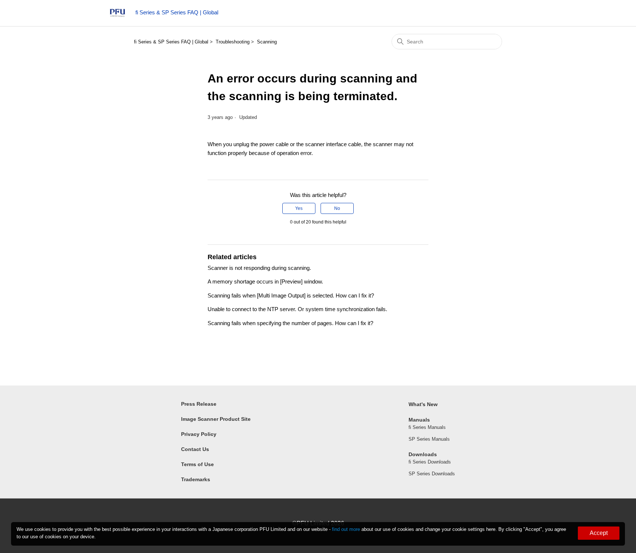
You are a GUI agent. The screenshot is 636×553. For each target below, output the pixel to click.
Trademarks (195, 479)
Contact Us (195, 449)
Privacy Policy (198, 434)
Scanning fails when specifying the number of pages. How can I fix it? (290, 323)
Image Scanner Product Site (216, 419)
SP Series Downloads (432, 473)
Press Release (198, 404)
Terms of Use (197, 464)
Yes (299, 208)
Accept (599, 533)
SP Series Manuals (429, 439)
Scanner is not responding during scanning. (259, 268)
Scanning (267, 42)
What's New (423, 404)
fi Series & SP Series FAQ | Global (171, 42)
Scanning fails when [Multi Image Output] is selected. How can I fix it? (291, 295)
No (337, 208)
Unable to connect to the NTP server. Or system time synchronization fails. (297, 309)
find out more (346, 529)
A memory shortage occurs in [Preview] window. (265, 281)
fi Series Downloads (430, 462)
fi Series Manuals (427, 427)
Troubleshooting (233, 42)
